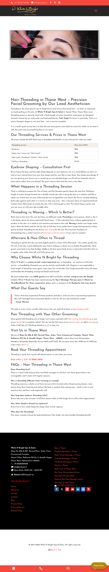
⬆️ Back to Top (54, 550)
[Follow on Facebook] (56, 489)
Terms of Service (17, 507)
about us (24, 345)
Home (13, 487)
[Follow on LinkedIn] (78, 489)
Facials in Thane (61, 465)
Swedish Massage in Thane (65, 452)
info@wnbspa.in (20, 467)
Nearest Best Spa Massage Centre (68, 479)
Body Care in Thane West (65, 469)
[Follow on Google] (83, 489)
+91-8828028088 (21, 464)
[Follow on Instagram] (67, 489)
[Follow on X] (62, 489)
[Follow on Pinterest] (88, 489)
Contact (14, 497)
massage (92, 322)
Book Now (99, 566)
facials (19, 322)
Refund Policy (16, 511)
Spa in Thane (60, 448)
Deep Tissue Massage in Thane (67, 455)
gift (47, 325)
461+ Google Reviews (20, 481)
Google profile (83, 309)
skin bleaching (85, 319)
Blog (13, 500)
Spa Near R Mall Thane (64, 483)
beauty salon (74, 322)
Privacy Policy (16, 504)
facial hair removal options (54, 233)
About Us (15, 490)
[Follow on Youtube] (72, 489)
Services (14, 493)
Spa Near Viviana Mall (64, 476)
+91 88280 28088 (21, 3)
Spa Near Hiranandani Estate (66, 472)
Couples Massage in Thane (65, 458)
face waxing (49, 230)
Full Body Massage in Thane (66, 462)
